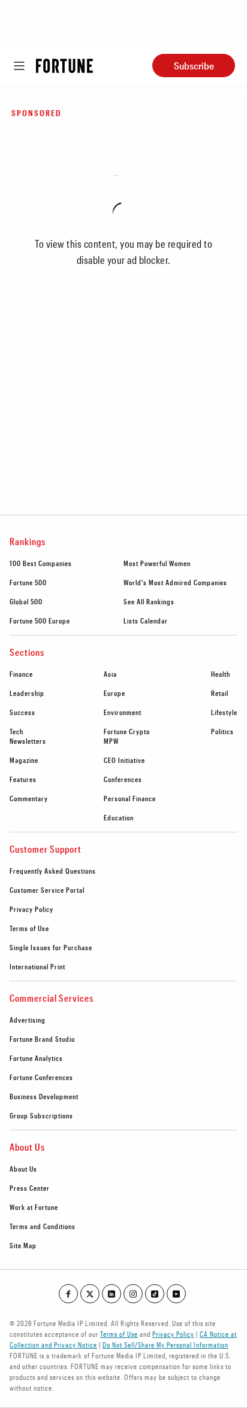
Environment (122, 712)
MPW (111, 741)
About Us (23, 1168)
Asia (110, 674)
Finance (21, 674)
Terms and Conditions (43, 1226)
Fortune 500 (28, 582)
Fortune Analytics (36, 1058)
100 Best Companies (41, 563)
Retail (219, 693)
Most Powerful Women (157, 563)
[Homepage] (64, 66)
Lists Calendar (145, 620)
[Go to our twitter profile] (90, 1293)
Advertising (28, 1019)
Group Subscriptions (41, 1115)
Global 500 (26, 601)
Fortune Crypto (127, 731)
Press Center (30, 1188)
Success (22, 712)
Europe (114, 693)
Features (23, 779)
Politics (222, 731)
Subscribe (194, 65)
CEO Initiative (124, 760)
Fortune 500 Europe (40, 620)
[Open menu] (19, 66)
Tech (16, 731)
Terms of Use (29, 928)
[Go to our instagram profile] (133, 1293)
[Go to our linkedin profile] (111, 1293)
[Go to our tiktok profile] (154, 1293)
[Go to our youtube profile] (176, 1293)
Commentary (29, 798)
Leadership (27, 693)
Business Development (44, 1096)
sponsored (36, 113)
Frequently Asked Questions (53, 870)
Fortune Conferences (41, 1077)
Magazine (24, 760)
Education (119, 817)
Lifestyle (224, 712)
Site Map (23, 1245)
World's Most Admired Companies (175, 582)
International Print (37, 966)
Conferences (123, 779)
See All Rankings (148, 601)
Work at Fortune (34, 1207)
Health (220, 674)
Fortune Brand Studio (42, 1039)
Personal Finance (130, 798)
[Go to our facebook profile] (68, 1293)
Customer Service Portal (47, 890)
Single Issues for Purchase (51, 947)
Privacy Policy (31, 909)
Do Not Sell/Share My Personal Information (165, 1344)
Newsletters (28, 741)
